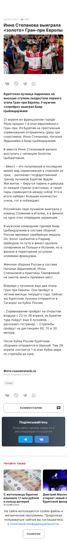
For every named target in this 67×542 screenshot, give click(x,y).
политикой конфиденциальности (34, 524)
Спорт (9, 382)
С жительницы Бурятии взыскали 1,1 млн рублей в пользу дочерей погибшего (21, 500)
